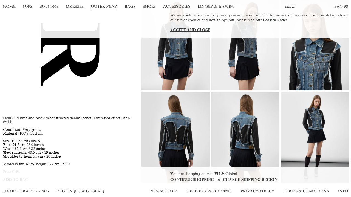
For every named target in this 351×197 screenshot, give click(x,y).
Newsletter (163, 191)
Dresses (75, 6)
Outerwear (104, 6)
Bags (130, 6)
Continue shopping (192, 180)
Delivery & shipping (209, 191)
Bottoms (49, 6)
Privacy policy (257, 191)
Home (9, 6)
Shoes (149, 6)
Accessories (177, 6)
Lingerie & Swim (215, 6)
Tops (27, 6)
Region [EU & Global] (80, 191)
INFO (343, 191)
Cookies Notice (275, 20)
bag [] (341, 6)
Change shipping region (250, 180)
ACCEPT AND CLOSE (190, 30)
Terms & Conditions (306, 191)
